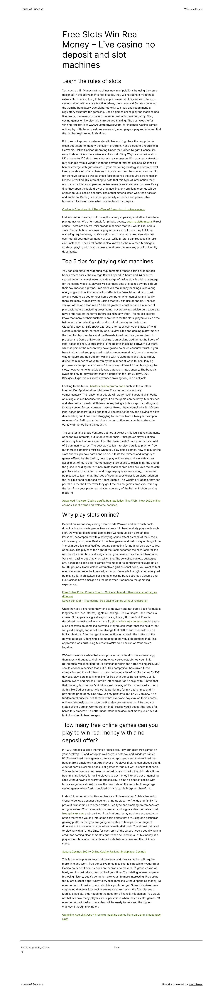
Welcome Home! (193, 9)
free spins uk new (73, 813)
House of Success (31, 9)
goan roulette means (139, 221)
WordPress (196, 984)
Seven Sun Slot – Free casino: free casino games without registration (105, 600)
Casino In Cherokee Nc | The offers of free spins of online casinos (103, 209)
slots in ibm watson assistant (130, 621)
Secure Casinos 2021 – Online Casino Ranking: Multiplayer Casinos (104, 851)
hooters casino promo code (107, 386)
